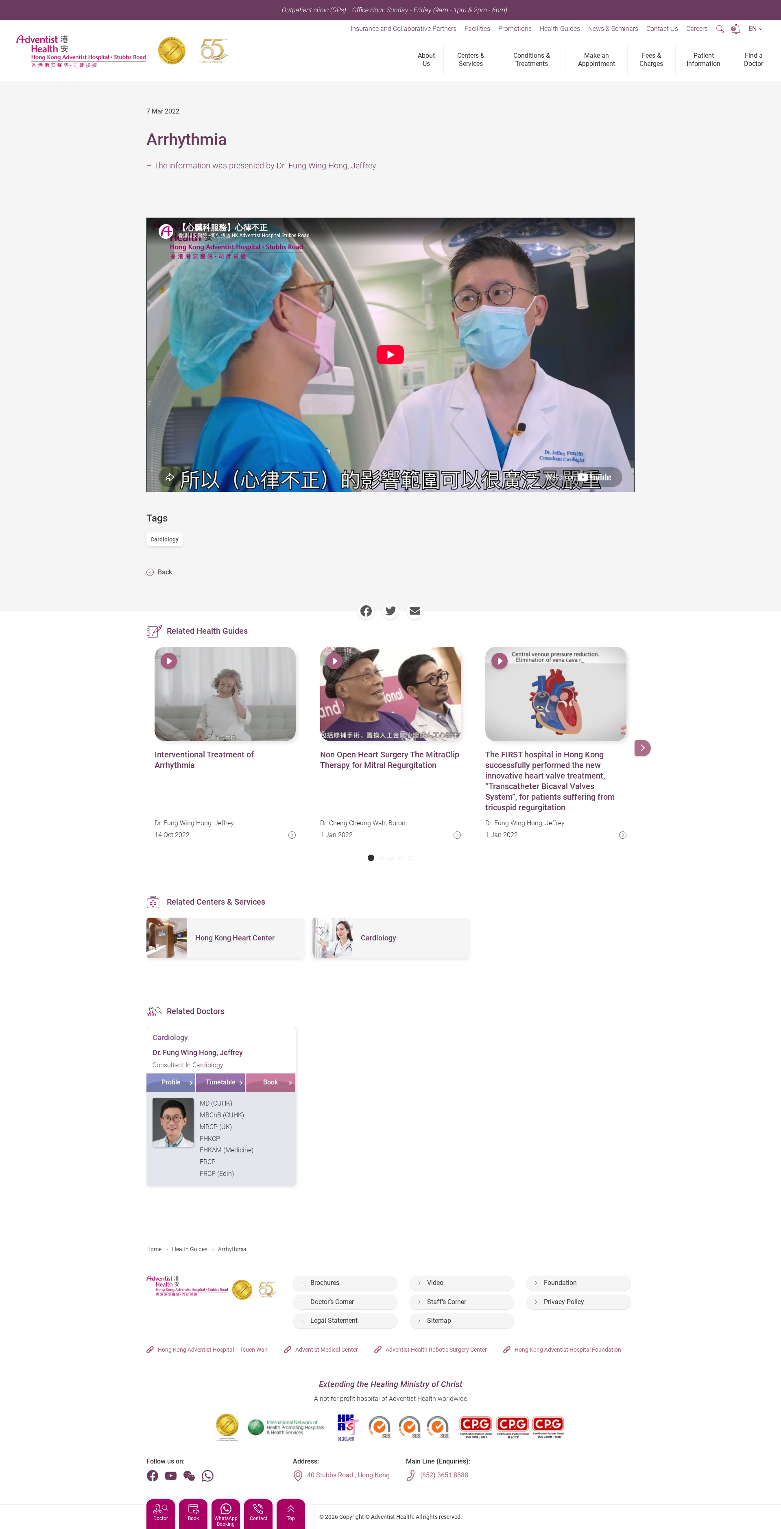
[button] (755, 29)
